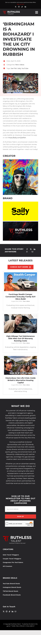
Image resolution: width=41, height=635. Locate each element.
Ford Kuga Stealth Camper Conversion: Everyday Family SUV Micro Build (20, 296)
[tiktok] (22, 6)
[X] (31, 249)
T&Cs (17, 626)
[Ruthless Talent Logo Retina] (11, 11)
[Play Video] (20, 83)
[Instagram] (6, 611)
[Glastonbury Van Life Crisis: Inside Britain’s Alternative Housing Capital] (20, 365)
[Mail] (15, 611)
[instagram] (19, 6)
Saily (19, 68)
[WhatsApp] (27, 251)
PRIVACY (22, 626)
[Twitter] (3, 611)
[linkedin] (25, 6)
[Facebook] (27, 249)
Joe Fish (14, 68)
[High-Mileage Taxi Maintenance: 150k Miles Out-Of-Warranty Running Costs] (20, 323)
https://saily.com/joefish (17, 138)
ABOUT (32, 626)
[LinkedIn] (34, 249)
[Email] (32, 251)
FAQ (27, 626)
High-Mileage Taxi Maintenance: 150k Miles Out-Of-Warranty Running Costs (20, 338)
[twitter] (15, 6)
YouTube (25, 68)
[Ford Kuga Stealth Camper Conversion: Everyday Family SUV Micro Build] (20, 281)
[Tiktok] (9, 611)
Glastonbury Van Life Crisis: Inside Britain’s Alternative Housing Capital (20, 380)
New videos (19, 65)
